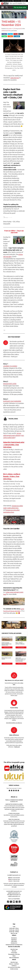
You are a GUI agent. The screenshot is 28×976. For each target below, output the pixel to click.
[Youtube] (14, 902)
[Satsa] (14, 860)
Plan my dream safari (20, 7)
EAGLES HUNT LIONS (9, 383)
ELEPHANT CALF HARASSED (12, 401)
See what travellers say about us (14, 722)
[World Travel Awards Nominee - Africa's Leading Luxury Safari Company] (14, 841)
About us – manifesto (14, 963)
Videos (14, 955)
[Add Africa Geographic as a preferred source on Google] (14, 909)
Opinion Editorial (6, 30)
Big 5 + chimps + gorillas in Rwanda (20, 643)
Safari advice (14, 941)
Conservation (14, 952)
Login (14, 926)
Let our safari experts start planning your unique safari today (13, 435)
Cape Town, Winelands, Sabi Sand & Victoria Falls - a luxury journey (21, 659)
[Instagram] (17, 902)
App (14, 924)
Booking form (14, 942)
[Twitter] (11, 902)
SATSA (12, 717)
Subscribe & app (14, 949)
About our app (14, 933)
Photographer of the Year (14, 954)
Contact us (14, 965)
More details (7, 647)
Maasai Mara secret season (6, 658)
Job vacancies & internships (14, 967)
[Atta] (14, 866)
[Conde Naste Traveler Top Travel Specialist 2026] (14, 853)
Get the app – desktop (14, 931)
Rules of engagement (14, 957)
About (14, 959)
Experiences (14, 939)
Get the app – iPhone (14, 928)
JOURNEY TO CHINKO (10, 366)
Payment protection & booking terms (14, 944)
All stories (14, 950)
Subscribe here (14, 77)
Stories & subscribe (14, 946)
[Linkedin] (19, 902)
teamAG (20, 28)
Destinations (14, 937)
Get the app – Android (14, 930)
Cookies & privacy (14, 968)
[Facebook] (8, 902)
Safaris (14, 935)
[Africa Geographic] (5, 3)
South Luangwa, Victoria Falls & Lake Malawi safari (7, 644)
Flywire (6, 712)
